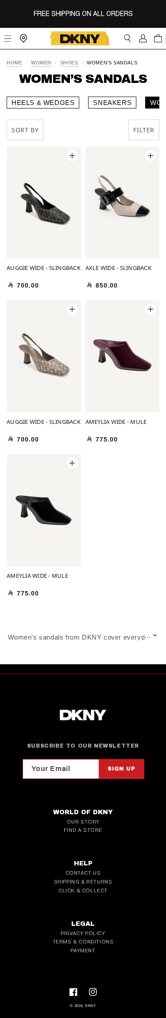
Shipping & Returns (83, 881)
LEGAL (83, 924)
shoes (69, 62)
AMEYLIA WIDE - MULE (116, 422)
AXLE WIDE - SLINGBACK (118, 268)
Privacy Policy (83, 933)
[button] (127, 38)
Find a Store (83, 830)
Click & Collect (83, 890)
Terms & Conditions (83, 941)
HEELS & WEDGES (43, 102)
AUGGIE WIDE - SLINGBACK (44, 268)
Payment (82, 950)
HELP (83, 863)
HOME (14, 62)
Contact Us (83, 872)
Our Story (83, 821)
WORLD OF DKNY (83, 812)
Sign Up (121, 769)
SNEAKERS (112, 102)
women (41, 62)
